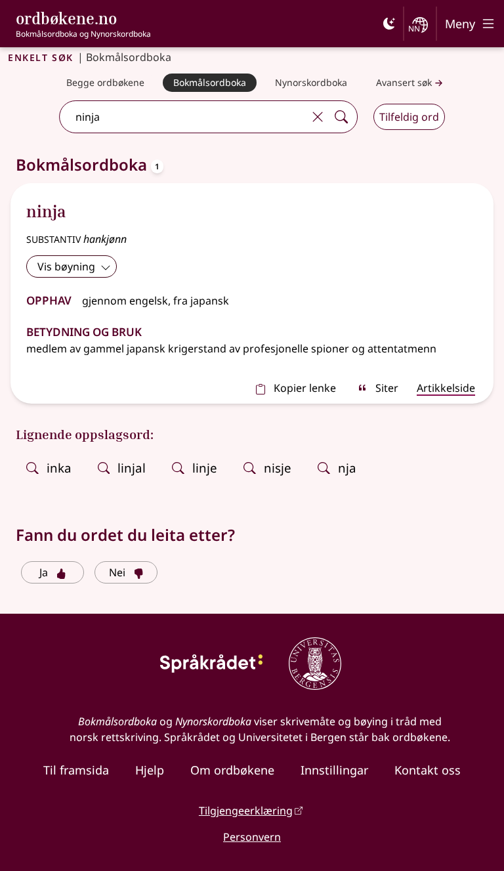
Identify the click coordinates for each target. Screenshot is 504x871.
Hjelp (149, 770)
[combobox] (183, 117)
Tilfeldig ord (409, 117)
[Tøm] (317, 117)
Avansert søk (404, 82)
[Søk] (341, 117)
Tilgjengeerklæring (246, 810)
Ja (43, 572)
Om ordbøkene (232, 770)
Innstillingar (334, 770)
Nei (117, 572)
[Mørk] (389, 24)
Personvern (252, 837)
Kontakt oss (427, 770)
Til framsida (76, 770)
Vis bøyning (66, 266)
